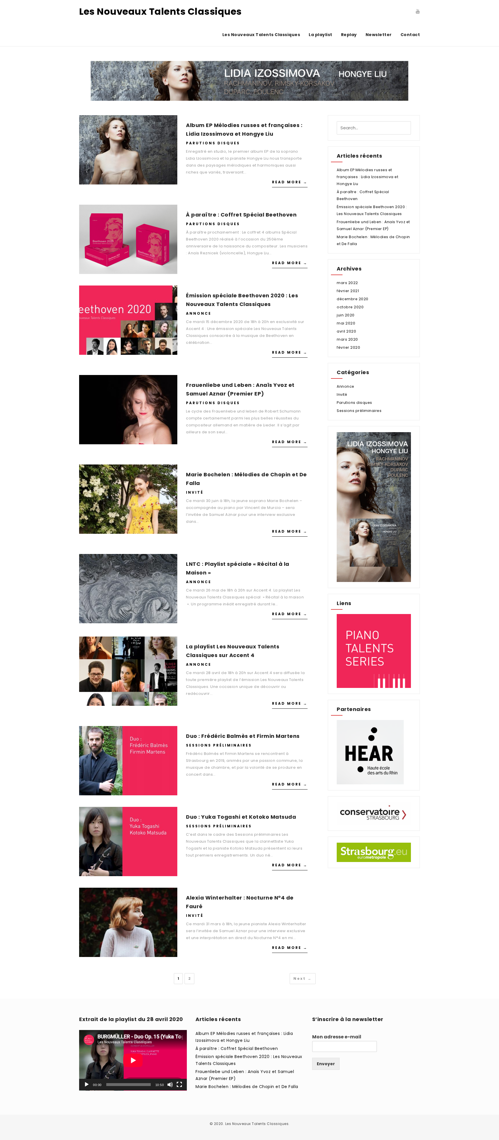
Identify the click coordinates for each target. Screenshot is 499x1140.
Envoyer (326, 1064)
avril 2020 (346, 331)
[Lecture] (87, 1084)
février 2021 (348, 290)
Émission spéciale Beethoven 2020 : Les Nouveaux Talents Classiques (242, 300)
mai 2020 (346, 323)
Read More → (290, 182)
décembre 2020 (352, 298)
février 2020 (348, 347)
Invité (195, 492)
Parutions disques (213, 143)
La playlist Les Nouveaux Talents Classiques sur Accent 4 (232, 651)
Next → (302, 978)
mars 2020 (347, 339)
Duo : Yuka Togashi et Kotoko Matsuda (241, 816)
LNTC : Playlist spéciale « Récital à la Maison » (237, 568)
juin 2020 (346, 315)
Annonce (198, 313)
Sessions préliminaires (219, 745)
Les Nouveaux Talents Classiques (160, 11)
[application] (133, 1060)
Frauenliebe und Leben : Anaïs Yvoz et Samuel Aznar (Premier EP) (240, 389)
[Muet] (170, 1084)
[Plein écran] (179, 1084)
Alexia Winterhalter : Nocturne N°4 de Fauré (240, 902)
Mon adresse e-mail (336, 1037)
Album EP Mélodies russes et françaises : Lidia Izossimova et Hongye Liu (244, 129)
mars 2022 (347, 282)
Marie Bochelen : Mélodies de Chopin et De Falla (246, 479)
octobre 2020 (350, 307)
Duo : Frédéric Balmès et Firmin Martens (243, 736)
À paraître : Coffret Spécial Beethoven (241, 214)
